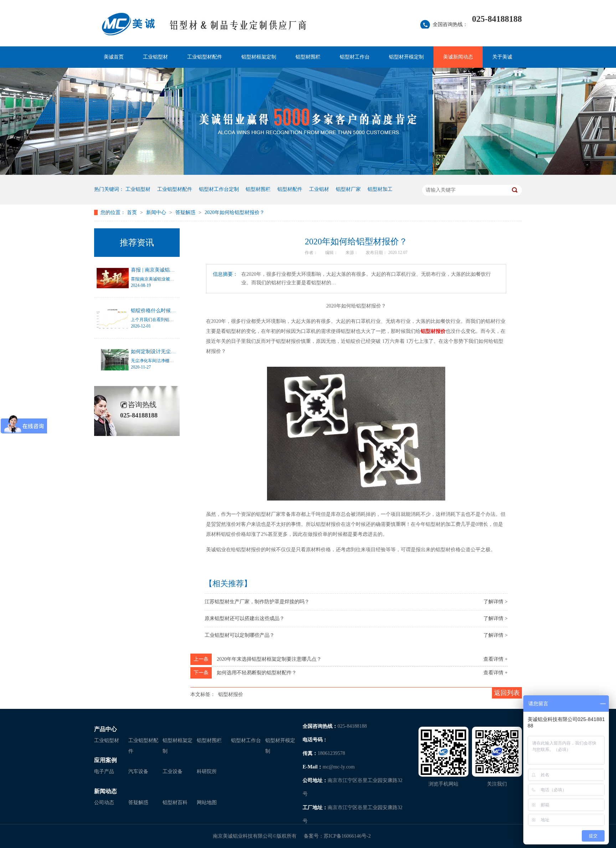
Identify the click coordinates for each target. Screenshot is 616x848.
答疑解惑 (186, 212)
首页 (132, 212)
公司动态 (104, 802)
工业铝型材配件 (204, 57)
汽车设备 (138, 771)
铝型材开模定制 (406, 57)
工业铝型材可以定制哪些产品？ (239, 635)
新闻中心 (157, 212)
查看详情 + (495, 659)
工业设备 (173, 771)
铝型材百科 (175, 802)
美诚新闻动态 (458, 57)
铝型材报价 (230, 694)
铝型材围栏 (308, 57)
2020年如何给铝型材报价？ (235, 212)
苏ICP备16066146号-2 (347, 836)
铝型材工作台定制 (219, 189)
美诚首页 (114, 57)
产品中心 (105, 729)
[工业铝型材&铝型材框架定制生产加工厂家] (238, 28)
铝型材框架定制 (258, 57)
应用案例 (105, 760)
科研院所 (207, 771)
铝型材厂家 (348, 189)
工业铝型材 (155, 57)
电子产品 (104, 771)
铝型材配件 (289, 189)
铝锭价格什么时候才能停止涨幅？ (168, 310)
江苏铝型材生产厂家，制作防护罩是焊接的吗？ (257, 601)
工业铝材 (319, 189)
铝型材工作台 (355, 57)
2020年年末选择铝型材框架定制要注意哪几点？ (269, 659)
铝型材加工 (380, 189)
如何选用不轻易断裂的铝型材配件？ (257, 672)
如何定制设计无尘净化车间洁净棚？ (171, 351)
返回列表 (507, 692)
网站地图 (207, 802)
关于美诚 (502, 57)
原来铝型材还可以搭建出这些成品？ (244, 618)
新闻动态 (105, 791)
